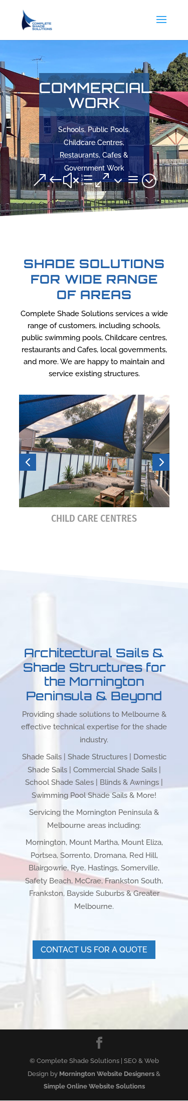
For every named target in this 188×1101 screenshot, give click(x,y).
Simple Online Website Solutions (94, 1086)
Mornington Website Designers (106, 1073)
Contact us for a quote (94, 949)
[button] (27, 462)
